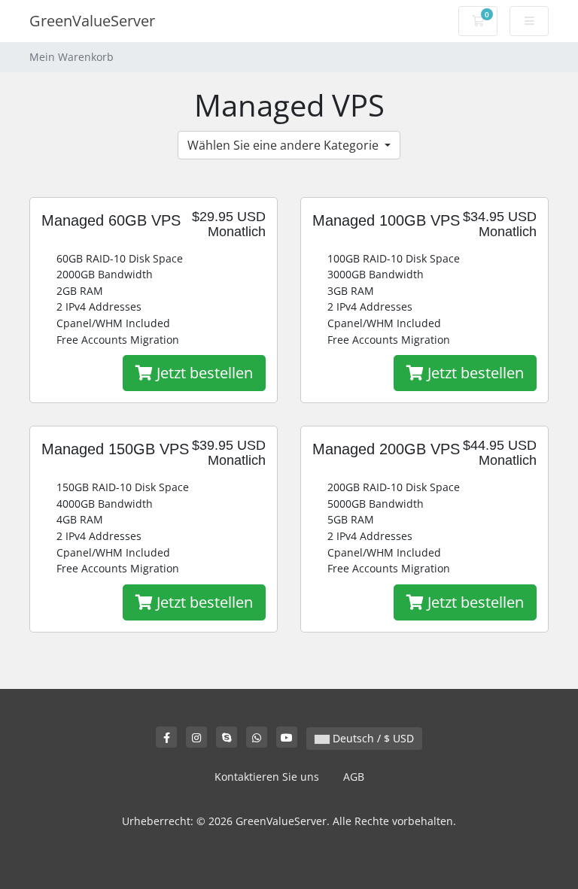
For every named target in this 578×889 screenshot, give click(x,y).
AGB (353, 776)
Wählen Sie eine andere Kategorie (284, 145)
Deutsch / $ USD (372, 738)
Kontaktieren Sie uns (266, 776)
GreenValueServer (92, 21)
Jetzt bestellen (203, 373)
